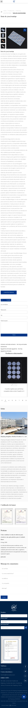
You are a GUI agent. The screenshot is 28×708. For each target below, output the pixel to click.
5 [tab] (12, 400)
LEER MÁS (3, 557)
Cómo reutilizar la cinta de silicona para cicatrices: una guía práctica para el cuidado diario (13, 537)
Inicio (5, 11)
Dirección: (3, 310)
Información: (4, 321)
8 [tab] (22, 400)
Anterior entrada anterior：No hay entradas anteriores (14, 345)
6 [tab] (15, 400)
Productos (11, 11)
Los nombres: (4, 304)
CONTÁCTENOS (9, 292)
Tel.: (2, 315)
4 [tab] (8, 400)
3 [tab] (5, 400)
